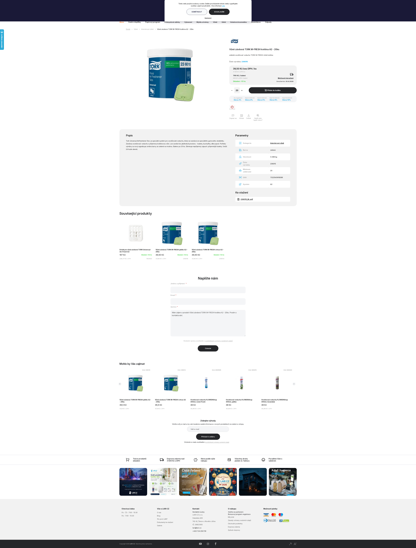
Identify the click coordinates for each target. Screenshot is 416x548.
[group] (137, 389)
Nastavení (208, 18)
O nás (159, 512)
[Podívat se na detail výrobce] (234, 41)
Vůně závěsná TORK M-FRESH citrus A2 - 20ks (170, 401)
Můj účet (231, 517)
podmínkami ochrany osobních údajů (219, 341)
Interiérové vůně (277, 143)
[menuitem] (122, 22)
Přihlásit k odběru (208, 437)
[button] (135, 390)
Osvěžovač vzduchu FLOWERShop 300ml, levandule (274, 401)
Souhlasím (219, 12)
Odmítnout (197, 12)
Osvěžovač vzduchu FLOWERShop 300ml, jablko (239, 401)
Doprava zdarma (234, 527)
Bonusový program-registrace (239, 514)
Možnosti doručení (285, 78)
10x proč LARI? (162, 519)
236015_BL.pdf (247, 199)
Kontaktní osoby (198, 512)
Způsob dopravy (234, 530)
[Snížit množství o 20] (232, 91)
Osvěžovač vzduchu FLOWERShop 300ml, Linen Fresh (203, 401)
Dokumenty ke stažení (165, 522)
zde (223, 6)
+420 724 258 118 (199, 531)
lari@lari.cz (197, 528)
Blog (158, 516)
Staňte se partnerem (235, 512)
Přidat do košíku (274, 90)
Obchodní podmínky (235, 524)
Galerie (159, 525)
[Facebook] (215, 544)
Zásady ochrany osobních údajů (239, 520)
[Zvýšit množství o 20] (242, 91)
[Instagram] (208, 544)
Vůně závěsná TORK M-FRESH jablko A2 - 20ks (135, 401)
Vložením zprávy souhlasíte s (208, 341)
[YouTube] (200, 544)
